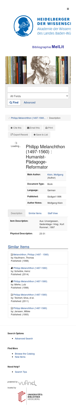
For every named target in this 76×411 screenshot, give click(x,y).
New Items (20, 356)
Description (16, 213)
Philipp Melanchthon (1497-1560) (30, 267)
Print (50, 127)
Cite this (17, 127)
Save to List (42, 134)
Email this (35, 127)
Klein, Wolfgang (55, 174)
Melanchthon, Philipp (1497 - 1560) (31, 254)
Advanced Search (24, 338)
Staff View (53, 213)
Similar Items (35, 213)
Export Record (20, 134)
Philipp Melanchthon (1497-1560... (28, 117)
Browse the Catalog (25, 353)
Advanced (29, 102)
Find (15, 102)
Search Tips (21, 371)
